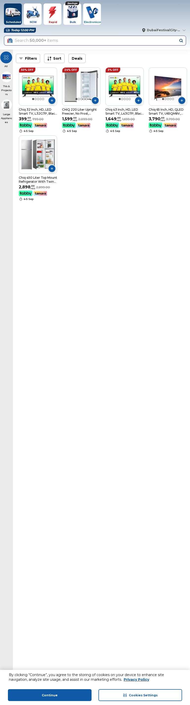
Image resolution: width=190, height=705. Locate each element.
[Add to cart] (52, 100)
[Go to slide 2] (36, 99)
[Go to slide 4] (41, 99)
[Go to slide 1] (33, 99)
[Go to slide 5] (43, 99)
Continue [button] (50, 695)
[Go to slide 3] (38, 99)
